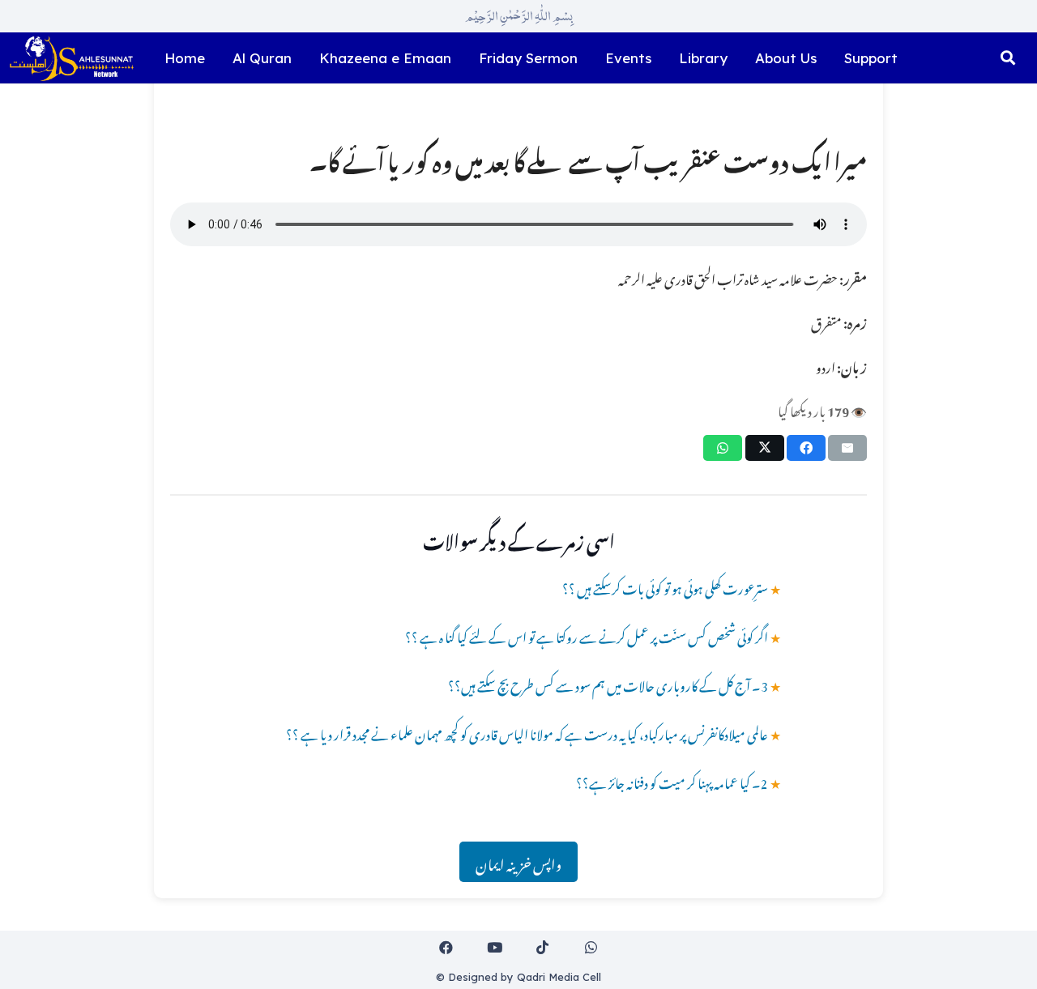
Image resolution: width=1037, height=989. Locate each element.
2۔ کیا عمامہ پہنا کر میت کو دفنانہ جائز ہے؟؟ (672, 781)
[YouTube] (494, 948)
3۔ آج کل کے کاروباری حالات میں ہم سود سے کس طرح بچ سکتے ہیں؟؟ (608, 683)
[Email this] (847, 448)
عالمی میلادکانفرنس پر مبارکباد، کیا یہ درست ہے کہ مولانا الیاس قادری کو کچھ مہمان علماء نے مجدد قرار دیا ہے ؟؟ (527, 732)
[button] (1008, 58)
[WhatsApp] (591, 948)
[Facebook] (446, 948)
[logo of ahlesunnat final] (71, 58)
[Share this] (806, 448)
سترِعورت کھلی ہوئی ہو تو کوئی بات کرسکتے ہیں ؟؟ (665, 586)
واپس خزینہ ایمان (518, 862)
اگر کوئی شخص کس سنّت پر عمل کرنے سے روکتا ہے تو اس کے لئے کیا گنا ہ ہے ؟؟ (586, 635)
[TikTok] (543, 948)
